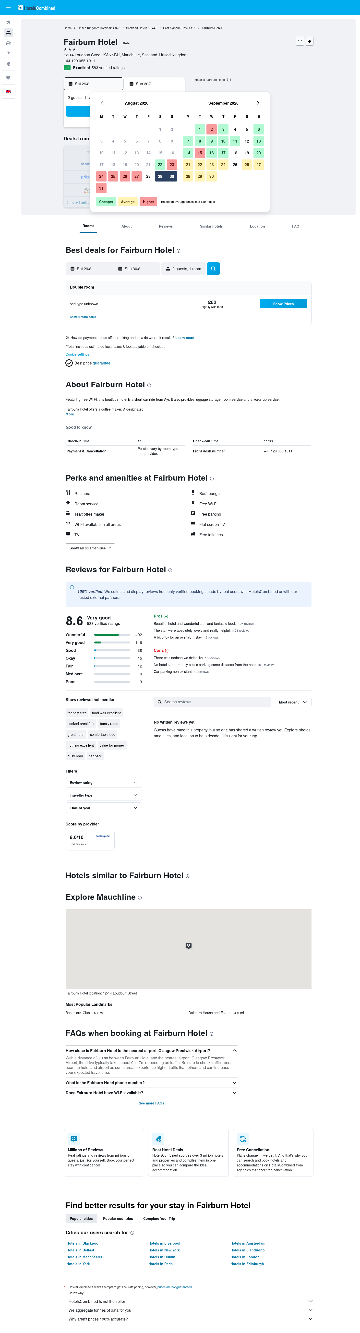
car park (95, 755)
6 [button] (137, 141)
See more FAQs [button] (151, 1103)
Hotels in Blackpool (83, 1243)
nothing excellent (81, 745)
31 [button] (101, 188)
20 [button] (136, 164)
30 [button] (172, 176)
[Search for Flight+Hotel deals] (8, 53)
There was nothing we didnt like (187, 657)
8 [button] (160, 141)
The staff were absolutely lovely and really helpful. (201, 630)
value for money (112, 745)
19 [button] (125, 164)
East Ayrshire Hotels (176, 28)
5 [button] (125, 141)
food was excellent (106, 712)
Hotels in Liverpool (164, 1243)
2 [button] (172, 129)
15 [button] (160, 153)
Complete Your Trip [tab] (159, 1218)
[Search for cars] (8, 43)
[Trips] (8, 78)
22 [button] (160, 164)
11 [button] (113, 153)
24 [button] (101, 176)
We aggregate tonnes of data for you (100, 1310)
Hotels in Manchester (84, 1256)
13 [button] (136, 153)
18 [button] (113, 164)
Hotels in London (245, 1256)
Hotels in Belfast (80, 1250)
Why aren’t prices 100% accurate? (98, 1319)
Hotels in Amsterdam (247, 1243)
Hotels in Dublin (161, 1256)
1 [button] (160, 129)
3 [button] (101, 141)
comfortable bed (102, 734)
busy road (75, 755)
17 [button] (101, 164)
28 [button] (148, 176)
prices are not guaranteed (174, 1287)
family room (109, 723)
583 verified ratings (108, 67)
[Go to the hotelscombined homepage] (37, 7)
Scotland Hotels (136, 28)
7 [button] (148, 141)
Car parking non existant (181, 671)
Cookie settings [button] (77, 354)
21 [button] (148, 164)
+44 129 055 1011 (79, 60)
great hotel (76, 734)
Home (68, 28)
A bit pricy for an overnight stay (186, 637)
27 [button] (136, 176)
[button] (8, 7)
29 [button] (160, 176)
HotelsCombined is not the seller (97, 1301)
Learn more (184, 337)
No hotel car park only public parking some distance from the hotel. (214, 664)
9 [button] (172, 141)
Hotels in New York (164, 1250)
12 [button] (125, 153)
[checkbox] (90, 840)
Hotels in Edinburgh (247, 1263)
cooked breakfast (81, 723)
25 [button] (113, 176)
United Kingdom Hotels (93, 28)
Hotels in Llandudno (247, 1250)
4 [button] (113, 141)
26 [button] (125, 176)
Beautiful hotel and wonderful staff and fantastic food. (204, 623)
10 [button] (101, 153)
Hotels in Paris (160, 1263)
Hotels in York (78, 1263)
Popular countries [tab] (118, 1218)
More (70, 414)
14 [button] (148, 153)
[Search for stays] (8, 33)
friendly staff (77, 712)
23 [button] (172, 164)
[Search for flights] (8, 22)
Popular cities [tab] (81, 1218)
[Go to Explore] (8, 64)
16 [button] (172, 153)
